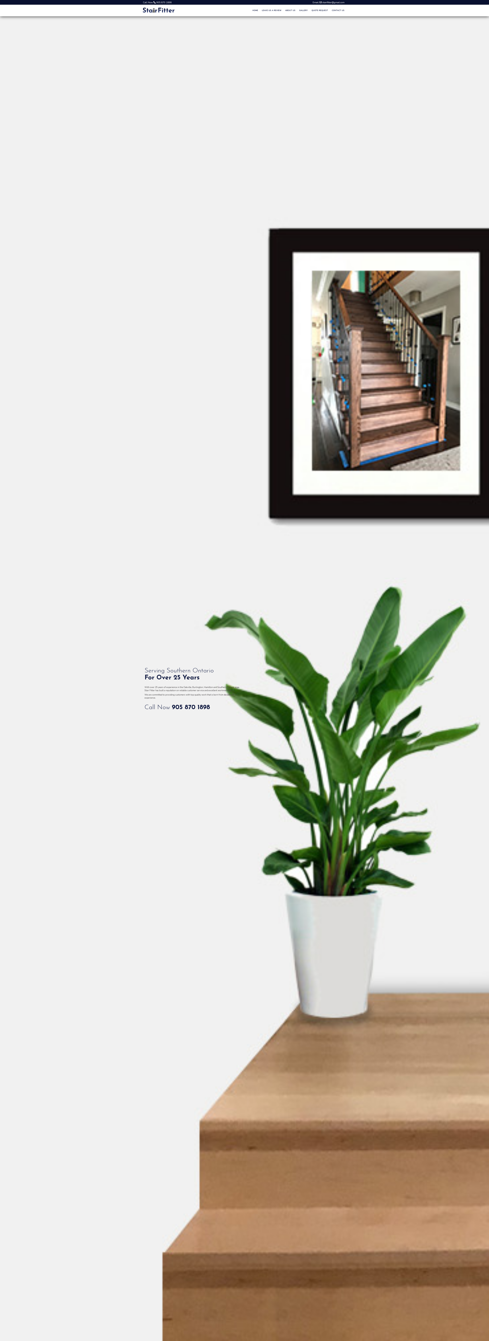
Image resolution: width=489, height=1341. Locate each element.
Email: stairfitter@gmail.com (328, 2)
